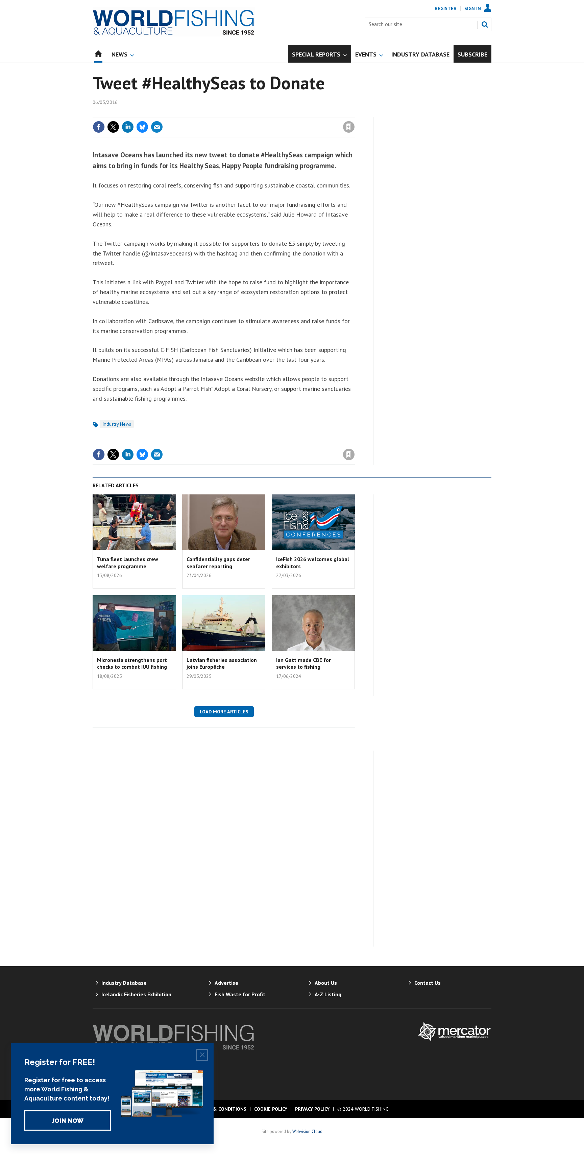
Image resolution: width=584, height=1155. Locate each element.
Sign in (269, 113)
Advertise (226, 982)
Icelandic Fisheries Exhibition (136, 994)
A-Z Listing (328, 994)
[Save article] (349, 127)
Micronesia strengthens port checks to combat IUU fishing (132, 663)
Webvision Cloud (307, 1131)
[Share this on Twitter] (113, 127)
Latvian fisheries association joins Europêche (222, 663)
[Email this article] (157, 127)
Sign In (472, 8)
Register (446, 8)
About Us (326, 982)
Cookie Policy (270, 1109)
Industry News (116, 424)
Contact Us (427, 982)
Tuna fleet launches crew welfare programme (127, 562)
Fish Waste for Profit (240, 994)
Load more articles (224, 712)
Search (484, 24)
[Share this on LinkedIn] (128, 127)
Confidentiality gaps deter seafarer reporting (218, 562)
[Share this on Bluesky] (142, 127)
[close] (354, 113)
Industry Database (124, 982)
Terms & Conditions (221, 1109)
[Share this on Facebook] (99, 127)
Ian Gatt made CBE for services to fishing (303, 663)
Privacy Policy (312, 1109)
